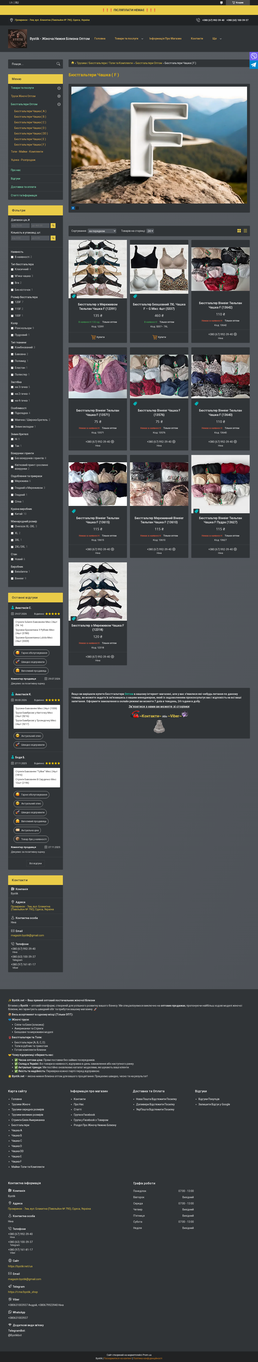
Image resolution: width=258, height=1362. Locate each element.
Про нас (16, 170)
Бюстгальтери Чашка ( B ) (30, 116)
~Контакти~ (150, 716)
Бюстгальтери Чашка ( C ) (30, 122)
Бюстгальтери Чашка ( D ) (30, 127)
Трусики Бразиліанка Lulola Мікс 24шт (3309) (34, 639)
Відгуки (15, 178)
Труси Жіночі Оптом (23, 96)
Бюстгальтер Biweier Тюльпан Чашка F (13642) (220, 305)
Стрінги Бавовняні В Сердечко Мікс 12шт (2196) (35, 781)
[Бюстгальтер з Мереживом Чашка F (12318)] (98, 591)
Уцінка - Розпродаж (23, 159)
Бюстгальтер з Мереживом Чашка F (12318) (98, 627)
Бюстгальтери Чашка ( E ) (30, 139)
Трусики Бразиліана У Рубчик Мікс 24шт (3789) (34, 631)
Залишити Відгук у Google (214, 1104)
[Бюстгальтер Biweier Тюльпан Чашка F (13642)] (220, 269)
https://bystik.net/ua (20, 1266)
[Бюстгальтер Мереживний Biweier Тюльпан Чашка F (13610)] (159, 484)
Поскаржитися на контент (118, 1358)
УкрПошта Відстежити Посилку (155, 1109)
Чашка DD (18, 1151)
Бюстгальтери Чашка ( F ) (30, 144)
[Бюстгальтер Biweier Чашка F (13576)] (159, 376)
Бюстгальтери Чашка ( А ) (30, 111)
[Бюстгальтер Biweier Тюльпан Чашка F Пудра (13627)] (220, 484)
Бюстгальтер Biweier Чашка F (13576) (159, 412)
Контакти (197, 38)
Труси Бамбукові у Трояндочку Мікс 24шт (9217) (35, 722)
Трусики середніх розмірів (28, 1109)
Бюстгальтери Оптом (149, 63)
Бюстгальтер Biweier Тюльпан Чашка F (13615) (97, 520)
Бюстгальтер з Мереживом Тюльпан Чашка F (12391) (97, 306)
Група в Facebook (84, 1114)
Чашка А (17, 1130)
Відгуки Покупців (209, 1099)
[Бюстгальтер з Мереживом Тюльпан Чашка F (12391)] (98, 269)
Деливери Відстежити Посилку (155, 1104)
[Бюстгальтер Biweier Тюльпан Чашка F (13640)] (220, 376)
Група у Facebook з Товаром (91, 1120)
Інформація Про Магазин (165, 38)
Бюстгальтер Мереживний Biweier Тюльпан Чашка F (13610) (159, 520)
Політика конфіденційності (147, 1358)
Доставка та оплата (23, 186)
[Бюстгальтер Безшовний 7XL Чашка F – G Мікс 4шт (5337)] (159, 269)
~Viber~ (175, 716)
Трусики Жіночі (21, 1104)
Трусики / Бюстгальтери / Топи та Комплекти (105, 63)
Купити (101, 337)
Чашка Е (17, 1156)
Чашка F (17, 1161)
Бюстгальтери (20, 1125)
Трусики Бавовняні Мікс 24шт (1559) (36, 708)
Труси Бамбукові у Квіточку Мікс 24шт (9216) (34, 714)
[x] (77, 208)
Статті (78, 1109)
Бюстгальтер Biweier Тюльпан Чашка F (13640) (220, 412)
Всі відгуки (35, 863)
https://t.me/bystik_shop (23, 1291)
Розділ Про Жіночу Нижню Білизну (95, 1125)
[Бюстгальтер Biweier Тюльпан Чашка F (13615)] (98, 484)
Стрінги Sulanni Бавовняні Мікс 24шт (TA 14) (36, 623)
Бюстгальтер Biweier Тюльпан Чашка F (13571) (97, 412)
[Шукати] (58, 64)
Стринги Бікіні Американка (28, 1120)
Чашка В (17, 1135)
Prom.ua (147, 1355)
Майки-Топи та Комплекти (28, 1166)
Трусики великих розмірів (27, 1114)
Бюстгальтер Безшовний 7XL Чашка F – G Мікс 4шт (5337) (159, 306)
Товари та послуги (126, 38)
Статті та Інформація (24, 195)
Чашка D (17, 1146)
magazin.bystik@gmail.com (27, 935)
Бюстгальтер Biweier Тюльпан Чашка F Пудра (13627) (220, 520)
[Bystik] (17, 38)
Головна (99, 38)
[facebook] (73, 208)
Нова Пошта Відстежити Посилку (156, 1099)
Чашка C (17, 1140)
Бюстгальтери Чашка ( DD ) (31, 133)
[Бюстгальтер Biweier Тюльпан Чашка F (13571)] (98, 376)
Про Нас (79, 1104)
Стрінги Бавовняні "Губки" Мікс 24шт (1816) (36, 773)
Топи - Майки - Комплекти (27, 151)
